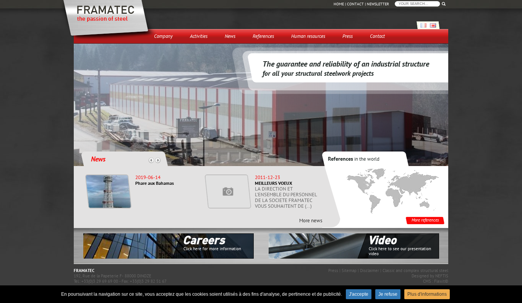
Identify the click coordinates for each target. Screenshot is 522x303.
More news (310, 220)
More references (425, 220)
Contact (355, 4)
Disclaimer (369, 270)
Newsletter (378, 4)
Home (339, 4)
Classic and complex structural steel (415, 270)
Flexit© (441, 281)
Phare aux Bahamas (154, 183)
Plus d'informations (427, 294)
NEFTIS (441, 276)
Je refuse (387, 294)
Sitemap (349, 270)
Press (333, 270)
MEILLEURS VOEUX (273, 183)
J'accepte (358, 294)
